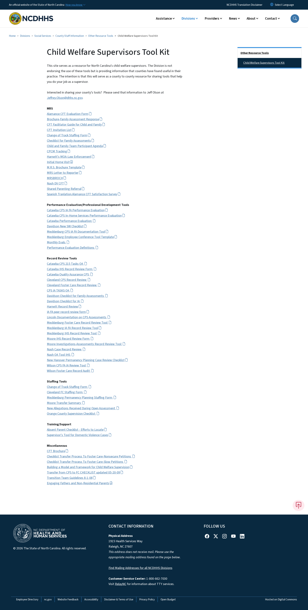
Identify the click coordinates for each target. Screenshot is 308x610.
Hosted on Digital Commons (281, 599)
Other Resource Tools (100, 36)
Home (12, 36)
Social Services (42, 36)
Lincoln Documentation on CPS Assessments (77, 317)
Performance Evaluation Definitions (71, 247)
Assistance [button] (164, 18)
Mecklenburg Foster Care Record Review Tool (77, 322)
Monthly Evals (56, 242)
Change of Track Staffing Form (67, 135)
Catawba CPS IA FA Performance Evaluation (76, 210)
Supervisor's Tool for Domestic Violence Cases (77, 435)
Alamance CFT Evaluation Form (67, 114)
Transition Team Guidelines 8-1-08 (70, 478)
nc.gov (48, 599)
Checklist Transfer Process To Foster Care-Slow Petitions (85, 462)
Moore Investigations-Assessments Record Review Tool (84, 344)
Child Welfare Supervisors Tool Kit (264, 63)
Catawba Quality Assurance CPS (68, 274)
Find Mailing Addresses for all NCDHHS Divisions (140, 568)
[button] (295, 18)
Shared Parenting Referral (64, 189)
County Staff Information (69, 36)
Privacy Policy (147, 599)
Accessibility (91, 599)
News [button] (233, 18)
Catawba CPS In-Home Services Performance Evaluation (84, 215)
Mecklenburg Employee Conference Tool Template (80, 237)
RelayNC (120, 584)
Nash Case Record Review (64, 349)
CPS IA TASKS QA (58, 290)
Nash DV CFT (55, 183)
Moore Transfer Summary (64, 403)
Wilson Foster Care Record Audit (69, 371)
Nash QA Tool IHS (59, 355)
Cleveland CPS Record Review (67, 280)
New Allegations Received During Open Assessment (81, 408)
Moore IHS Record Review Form (68, 338)
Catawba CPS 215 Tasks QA (65, 264)
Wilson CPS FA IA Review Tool (66, 365)
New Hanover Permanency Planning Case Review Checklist (86, 360)
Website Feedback (68, 599)
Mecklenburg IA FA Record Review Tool (72, 328)
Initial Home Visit (58, 162)
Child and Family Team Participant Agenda (75, 146)
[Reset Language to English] (271, 4)
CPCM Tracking (57, 151)
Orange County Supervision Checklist (71, 413)
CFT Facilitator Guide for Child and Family (74, 124)
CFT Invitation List (59, 130)
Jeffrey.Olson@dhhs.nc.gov (65, 98)
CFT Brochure (56, 451)
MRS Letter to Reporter (62, 173)
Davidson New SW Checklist (65, 226)
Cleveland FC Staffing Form (65, 392)
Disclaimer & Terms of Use (118, 599)
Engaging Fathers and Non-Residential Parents (78, 483)
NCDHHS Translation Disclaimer (244, 5)
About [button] (251, 18)
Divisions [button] (188, 18)
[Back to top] (298, 505)
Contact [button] (271, 18)
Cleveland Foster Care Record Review (72, 285)
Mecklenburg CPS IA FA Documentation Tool (76, 231)
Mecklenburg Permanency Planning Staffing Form (80, 397)
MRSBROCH (55, 178)
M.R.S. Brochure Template (64, 167)
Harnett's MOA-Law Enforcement (69, 157)
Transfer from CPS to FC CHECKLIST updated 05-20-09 (83, 472)
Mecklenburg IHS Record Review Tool (72, 333)
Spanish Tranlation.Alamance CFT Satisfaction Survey (82, 194)
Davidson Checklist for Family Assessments (76, 296)
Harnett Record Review (62, 306)
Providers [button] (212, 18)
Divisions (25, 36)
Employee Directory (27, 599)
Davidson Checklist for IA (63, 301)
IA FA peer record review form (66, 312)
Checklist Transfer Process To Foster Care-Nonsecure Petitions (89, 456)
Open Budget (168, 599)
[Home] (31, 14)
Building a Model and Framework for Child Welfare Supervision (88, 467)
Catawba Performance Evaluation (69, 221)
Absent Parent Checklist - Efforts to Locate (75, 429)
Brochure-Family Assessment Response (73, 119)
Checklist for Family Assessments (69, 140)
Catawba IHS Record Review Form (70, 269)
